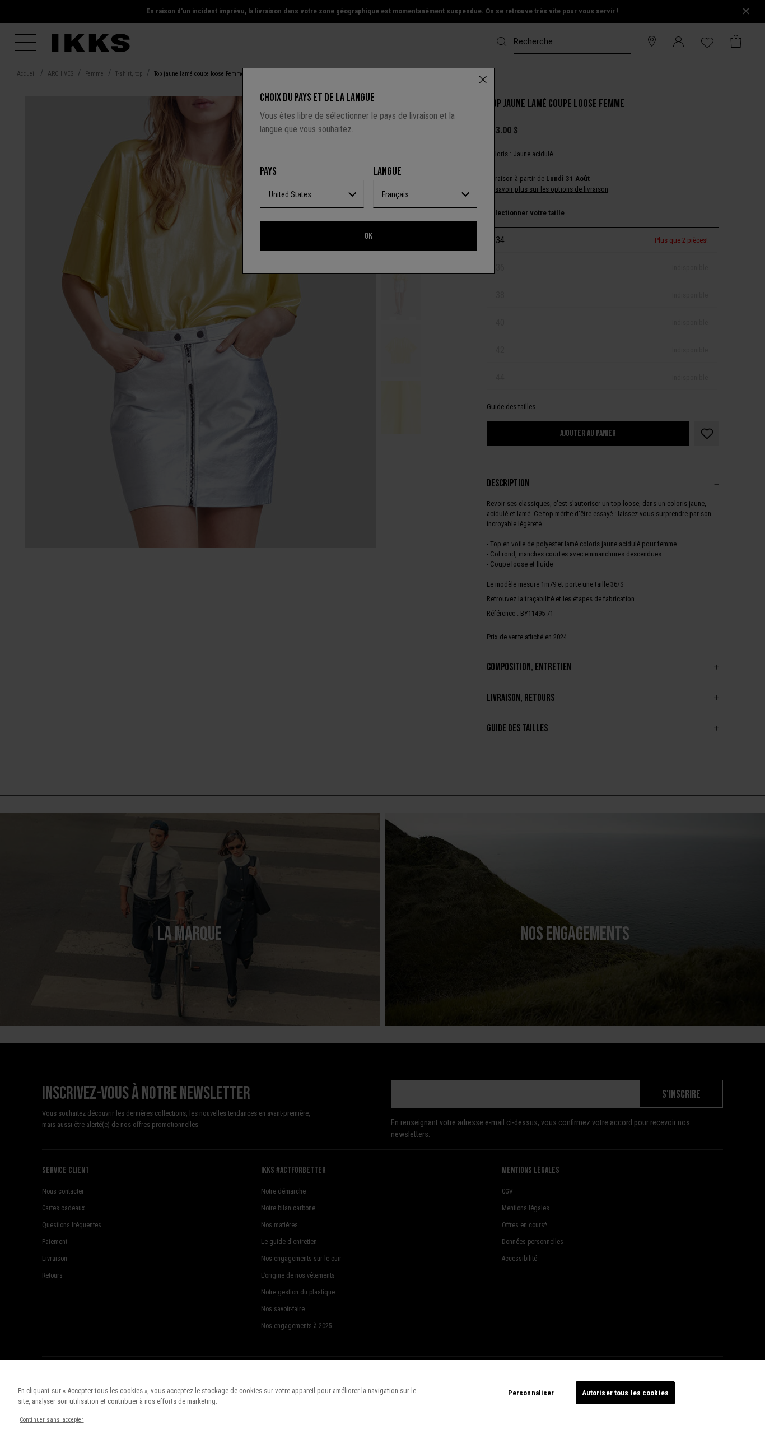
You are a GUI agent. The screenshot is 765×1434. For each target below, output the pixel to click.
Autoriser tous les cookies (625, 1393)
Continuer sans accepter (52, 1419)
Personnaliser (531, 1393)
